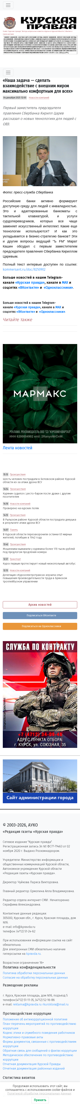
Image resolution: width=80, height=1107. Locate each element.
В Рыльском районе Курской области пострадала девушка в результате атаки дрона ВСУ (39, 521)
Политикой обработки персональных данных (39, 1093)
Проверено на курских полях (21, 508)
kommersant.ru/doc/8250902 (24, 269)
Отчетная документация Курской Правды (32, 1064)
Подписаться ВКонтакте (41, 615)
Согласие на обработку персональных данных (35, 977)
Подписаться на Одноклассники (41, 626)
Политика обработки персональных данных (34, 973)
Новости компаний (39, 97)
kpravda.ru (33, 953)
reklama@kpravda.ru (27, 1004)
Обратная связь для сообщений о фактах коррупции (40, 1050)
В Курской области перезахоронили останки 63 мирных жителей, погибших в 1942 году (37, 536)
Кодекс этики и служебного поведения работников (39, 1033)
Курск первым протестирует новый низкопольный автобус (39, 563)
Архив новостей (40, 604)
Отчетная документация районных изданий (34, 1068)
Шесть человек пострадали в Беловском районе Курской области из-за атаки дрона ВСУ (39, 480)
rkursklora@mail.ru (55, 1004)
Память (14, 530)
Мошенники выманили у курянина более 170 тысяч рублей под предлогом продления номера (39, 550)
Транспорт (15, 559)
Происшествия (17, 474)
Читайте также (17, 319)
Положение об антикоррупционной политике (35, 1019)
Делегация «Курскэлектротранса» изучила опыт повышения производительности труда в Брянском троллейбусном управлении (35, 578)
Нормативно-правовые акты (23, 1037)
